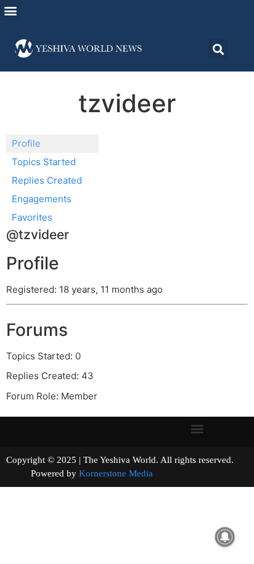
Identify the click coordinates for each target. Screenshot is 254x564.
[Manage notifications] (225, 537)
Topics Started (44, 162)
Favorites (32, 217)
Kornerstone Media (116, 473)
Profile (26, 143)
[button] (10, 10)
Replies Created (47, 180)
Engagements (42, 199)
